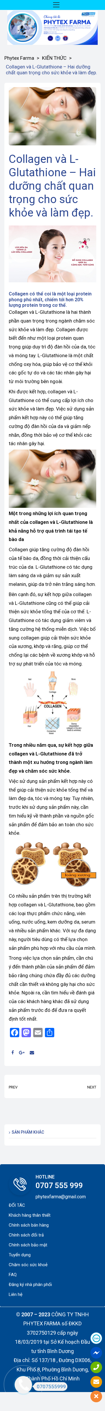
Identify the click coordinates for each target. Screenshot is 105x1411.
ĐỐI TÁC (17, 1205)
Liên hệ (15, 1294)
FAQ (13, 1274)
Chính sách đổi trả (26, 1235)
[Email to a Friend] (32, 1052)
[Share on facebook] (12, 1052)
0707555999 (51, 1386)
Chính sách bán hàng (29, 1225)
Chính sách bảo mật (28, 1245)
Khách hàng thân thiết (29, 1215)
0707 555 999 (59, 1185)
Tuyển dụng (20, 1254)
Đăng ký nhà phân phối (30, 1284)
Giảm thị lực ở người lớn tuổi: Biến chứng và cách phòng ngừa (75, 1086)
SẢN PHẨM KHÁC (28, 1132)
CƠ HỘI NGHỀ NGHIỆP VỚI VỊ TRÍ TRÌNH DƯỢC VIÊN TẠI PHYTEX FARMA (29, 1086)
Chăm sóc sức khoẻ (28, 1264)
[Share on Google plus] (22, 1052)
